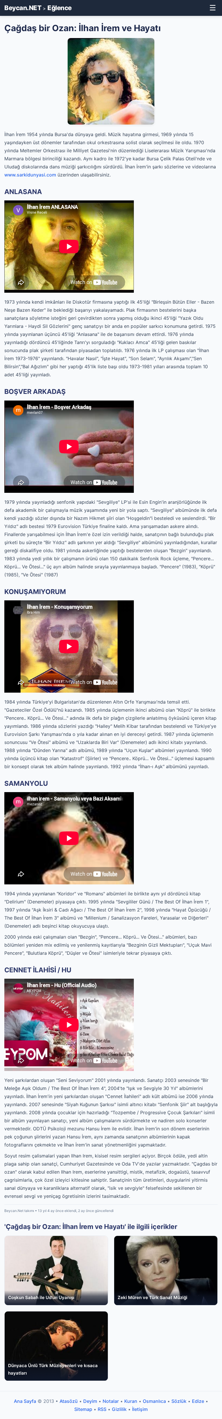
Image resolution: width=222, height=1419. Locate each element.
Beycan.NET (22, 8)
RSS (102, 1409)
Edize (198, 1401)
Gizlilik (119, 1409)
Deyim (90, 1401)
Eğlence (59, 8)
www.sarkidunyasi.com (30, 175)
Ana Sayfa (25, 1401)
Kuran (130, 1401)
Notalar (111, 1401)
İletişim (140, 1409)
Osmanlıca (154, 1401)
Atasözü (69, 1401)
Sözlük (178, 1401)
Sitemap (83, 1409)
